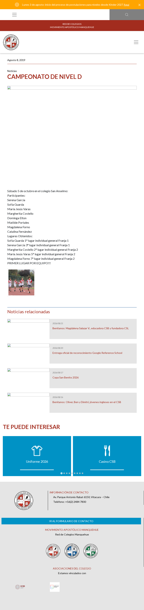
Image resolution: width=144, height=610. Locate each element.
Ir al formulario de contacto (71, 521)
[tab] (61, 473)
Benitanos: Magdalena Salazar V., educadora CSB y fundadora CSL (90, 328)
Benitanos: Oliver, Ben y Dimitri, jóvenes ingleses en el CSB (86, 402)
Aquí (126, 4)
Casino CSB (107, 461)
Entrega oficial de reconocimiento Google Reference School (87, 352)
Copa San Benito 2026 (65, 377)
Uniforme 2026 (37, 461)
